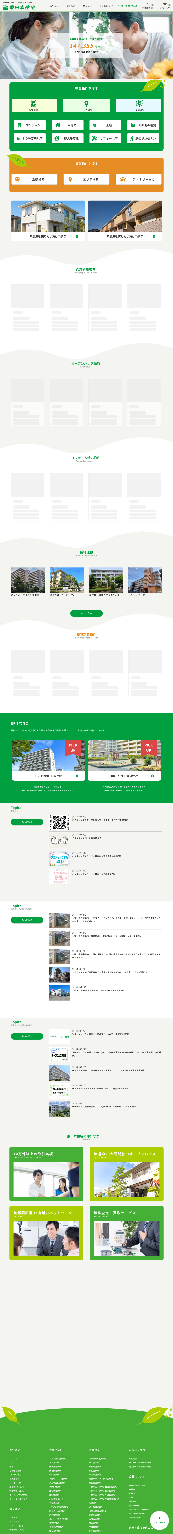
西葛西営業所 (55, 1470)
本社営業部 (54, 1462)
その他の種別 (15, 1470)
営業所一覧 (134, 1505)
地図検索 (139, 109)
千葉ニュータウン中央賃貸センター (105, 1498)
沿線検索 (33, 109)
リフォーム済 (15, 1482)
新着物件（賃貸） (17, 1529)
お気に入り (165, 6)
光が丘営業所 (55, 1466)
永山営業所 (54, 1474)
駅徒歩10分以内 (16, 1486)
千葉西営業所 (95, 1474)
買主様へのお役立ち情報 (140, 1462)
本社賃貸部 (54, 1502)
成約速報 (133, 1458)
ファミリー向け (16, 1525)
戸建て (12, 1462)
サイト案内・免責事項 (139, 1509)
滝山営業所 (54, 1494)
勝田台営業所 (95, 1482)
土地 (11, 1466)
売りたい (87, 5)
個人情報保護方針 (137, 1513)
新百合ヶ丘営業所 (57, 1510)
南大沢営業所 (55, 1486)
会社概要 (133, 1489)
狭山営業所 (94, 1523)
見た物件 (148, 6)
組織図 (132, 1493)
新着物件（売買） (17, 1490)
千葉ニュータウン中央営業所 (102, 1494)
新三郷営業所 (95, 1531)
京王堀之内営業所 (57, 1482)
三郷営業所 (94, 1527)
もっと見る (104, 5)
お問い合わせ (135, 1517)
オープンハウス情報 (18, 1494)
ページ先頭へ (159, 1522)
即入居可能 (14, 1478)
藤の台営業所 (55, 1490)
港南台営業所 (55, 1514)
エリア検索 (86, 109)
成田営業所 (94, 1470)
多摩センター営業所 (58, 1478)
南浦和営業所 (95, 1514)
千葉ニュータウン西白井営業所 (103, 1486)
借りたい (70, 5)
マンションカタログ (18, 1498)
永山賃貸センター (57, 1498)
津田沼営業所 (95, 1466)
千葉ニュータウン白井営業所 (102, 1490)
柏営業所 (93, 1502)
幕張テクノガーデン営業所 (101, 1478)
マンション (14, 1458)
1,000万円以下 (16, 1474)
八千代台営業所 (96, 1506)
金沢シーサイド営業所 (59, 1518)
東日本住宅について (138, 1485)
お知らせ (133, 1501)
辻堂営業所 (54, 1523)
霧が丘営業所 (55, 1531)
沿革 (131, 1497)
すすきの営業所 (56, 1527)
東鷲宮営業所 (95, 1518)
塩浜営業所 (94, 1462)
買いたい (54, 5)
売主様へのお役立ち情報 (140, 1466)
